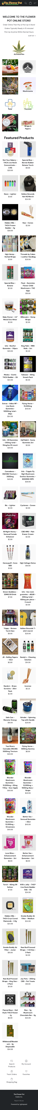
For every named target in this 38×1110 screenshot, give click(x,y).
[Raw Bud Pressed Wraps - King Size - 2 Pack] (10, 968)
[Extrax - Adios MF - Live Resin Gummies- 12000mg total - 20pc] (10, 393)
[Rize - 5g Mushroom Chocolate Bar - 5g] (28, 999)
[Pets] (10, 101)
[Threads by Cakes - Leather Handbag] (28, 243)
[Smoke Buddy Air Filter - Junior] (10, 937)
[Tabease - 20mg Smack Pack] (28, 364)
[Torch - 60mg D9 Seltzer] (10, 874)
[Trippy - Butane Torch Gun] (10, 618)
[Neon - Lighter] (10, 183)
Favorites (26, 1074)
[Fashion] (28, 64)
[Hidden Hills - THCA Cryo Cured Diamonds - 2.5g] (10, 905)
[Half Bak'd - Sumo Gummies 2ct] (28, 429)
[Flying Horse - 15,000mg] (28, 393)
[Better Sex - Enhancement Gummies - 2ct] (28, 842)
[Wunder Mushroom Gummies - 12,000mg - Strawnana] (10, 806)
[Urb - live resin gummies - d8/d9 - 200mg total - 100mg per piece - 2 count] (28, 581)
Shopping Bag (11, 1082)
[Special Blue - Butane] (10, 272)
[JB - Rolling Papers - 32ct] (10, 646)
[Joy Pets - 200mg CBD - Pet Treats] (28, 968)
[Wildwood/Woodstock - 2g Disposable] (10, 1031)
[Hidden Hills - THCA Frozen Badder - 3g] (10, 212)
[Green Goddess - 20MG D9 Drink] (10, 581)
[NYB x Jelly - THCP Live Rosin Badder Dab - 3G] (28, 874)
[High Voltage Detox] (28, 552)
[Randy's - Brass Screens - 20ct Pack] (10, 675)
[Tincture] (28, 101)
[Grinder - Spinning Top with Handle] (28, 707)
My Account (26, 1064)
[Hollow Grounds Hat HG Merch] (28, 183)
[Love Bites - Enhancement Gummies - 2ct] (10, 842)
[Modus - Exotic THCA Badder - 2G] (10, 364)
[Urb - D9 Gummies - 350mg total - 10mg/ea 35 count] (10, 429)
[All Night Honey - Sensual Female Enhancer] (10, 521)
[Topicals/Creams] (10, 119)
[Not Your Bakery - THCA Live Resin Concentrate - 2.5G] (10, 149)
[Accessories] (19, 44)
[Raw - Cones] (28, 212)
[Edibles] (10, 64)
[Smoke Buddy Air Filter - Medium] (28, 905)
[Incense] (28, 675)
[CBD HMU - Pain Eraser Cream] (28, 521)
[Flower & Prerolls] (10, 82)
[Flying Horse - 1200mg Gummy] (28, 735)
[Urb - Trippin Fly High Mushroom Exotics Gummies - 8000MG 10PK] (28, 461)
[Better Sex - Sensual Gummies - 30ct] (28, 806)
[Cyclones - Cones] (28, 495)
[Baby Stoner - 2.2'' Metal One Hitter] (10, 306)
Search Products (11, 1065)
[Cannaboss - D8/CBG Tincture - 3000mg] (10, 461)
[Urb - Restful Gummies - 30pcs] (10, 335)
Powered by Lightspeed (19, 1104)
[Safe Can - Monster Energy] (10, 707)
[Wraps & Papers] (28, 119)
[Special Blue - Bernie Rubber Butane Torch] (28, 149)
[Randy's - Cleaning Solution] (28, 646)
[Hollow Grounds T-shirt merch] (28, 618)
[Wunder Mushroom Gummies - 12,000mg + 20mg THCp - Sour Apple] (10, 767)
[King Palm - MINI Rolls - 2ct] (28, 335)
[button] (12, 3)
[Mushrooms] (28, 82)
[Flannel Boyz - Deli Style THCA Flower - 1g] (10, 999)
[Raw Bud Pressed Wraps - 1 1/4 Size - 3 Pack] (28, 937)
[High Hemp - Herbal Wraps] (10, 243)
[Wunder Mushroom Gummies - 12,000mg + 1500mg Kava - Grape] (28, 767)
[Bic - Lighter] (10, 495)
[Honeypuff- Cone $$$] (10, 552)
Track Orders (12, 1074)
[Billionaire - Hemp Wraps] (28, 306)
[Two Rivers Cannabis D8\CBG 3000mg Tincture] (10, 735)
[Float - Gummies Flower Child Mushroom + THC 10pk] (28, 272)
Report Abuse (19, 1101)
